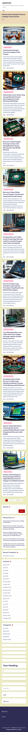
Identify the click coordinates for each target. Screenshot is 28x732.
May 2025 (5, 607)
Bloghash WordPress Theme (14, 729)
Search (5, 507)
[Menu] (3, 10)
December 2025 (7, 587)
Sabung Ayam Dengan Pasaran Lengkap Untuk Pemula (11, 52)
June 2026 (5, 570)
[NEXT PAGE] (21, 500)
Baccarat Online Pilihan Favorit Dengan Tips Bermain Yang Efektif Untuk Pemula (13, 194)
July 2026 (5, 567)
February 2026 (6, 581)
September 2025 (7, 595)
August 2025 (6, 598)
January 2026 (6, 584)
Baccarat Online (8, 92)
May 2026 (5, 573)
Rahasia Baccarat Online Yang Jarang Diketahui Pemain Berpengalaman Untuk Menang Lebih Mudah (13, 527)
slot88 (4, 695)
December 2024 (7, 618)
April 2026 (5, 576)
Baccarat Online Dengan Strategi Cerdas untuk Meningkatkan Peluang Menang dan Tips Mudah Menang (12, 146)
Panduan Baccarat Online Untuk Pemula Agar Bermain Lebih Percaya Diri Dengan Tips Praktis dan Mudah (14, 545)
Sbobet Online (7, 423)
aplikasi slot (6, 701)
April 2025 (5, 610)
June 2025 (5, 604)
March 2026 (6, 579)
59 (18, 500)
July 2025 (5, 601)
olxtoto (4, 716)
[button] (21, 500)
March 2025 (6, 612)
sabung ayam (7, 47)
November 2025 (7, 590)
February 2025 (6, 615)
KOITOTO (7, 3)
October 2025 (6, 593)
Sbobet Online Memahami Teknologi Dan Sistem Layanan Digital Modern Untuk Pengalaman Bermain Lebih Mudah (13, 430)
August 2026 (6, 564)
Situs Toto (6, 688)
